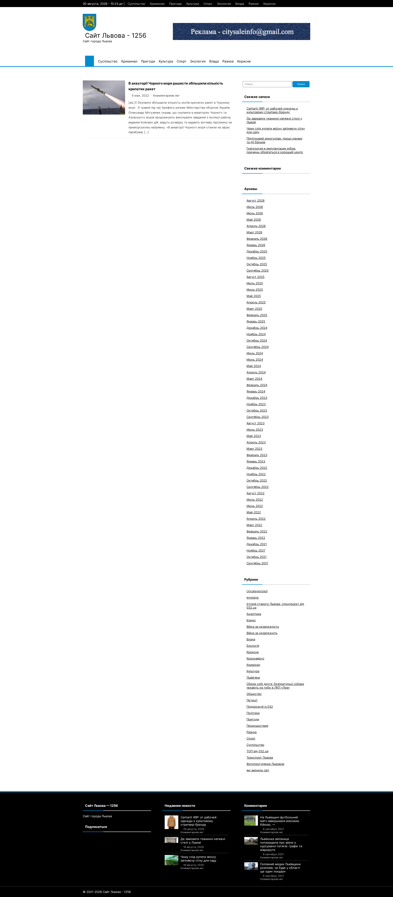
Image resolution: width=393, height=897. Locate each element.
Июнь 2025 (255, 289)
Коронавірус (255, 658)
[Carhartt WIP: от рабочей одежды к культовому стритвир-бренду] (171, 822)
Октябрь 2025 (257, 264)
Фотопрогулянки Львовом (265, 763)
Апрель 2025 (256, 302)
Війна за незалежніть (262, 633)
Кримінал (253, 664)
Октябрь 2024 (257, 340)
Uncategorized (257, 591)
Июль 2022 (255, 499)
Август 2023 (256, 423)
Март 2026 (254, 232)
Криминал (157, 3)
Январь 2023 (256, 461)
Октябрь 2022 (257, 480)
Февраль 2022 (257, 531)
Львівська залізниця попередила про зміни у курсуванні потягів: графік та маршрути (281, 844)
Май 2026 (254, 219)
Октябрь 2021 (257, 556)
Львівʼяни (253, 677)
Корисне (269, 3)
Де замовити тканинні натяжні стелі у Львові (203, 840)
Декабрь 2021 (257, 544)
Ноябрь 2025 (256, 257)
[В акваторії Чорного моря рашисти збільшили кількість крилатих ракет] (104, 113)
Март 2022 (254, 525)
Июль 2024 (255, 353)
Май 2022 (254, 512)
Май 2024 (254, 365)
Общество (254, 693)
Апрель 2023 (256, 442)
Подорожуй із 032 (260, 706)
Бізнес (251, 620)
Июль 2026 (255, 206)
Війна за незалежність (263, 626)
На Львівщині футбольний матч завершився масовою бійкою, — (279, 820)
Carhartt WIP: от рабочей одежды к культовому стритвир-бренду (272, 110)
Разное (254, 3)
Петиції (252, 700)
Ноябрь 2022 (256, 474)
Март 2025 (254, 308)
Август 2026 (256, 200)
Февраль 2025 (257, 315)
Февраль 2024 (257, 385)
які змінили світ (258, 770)
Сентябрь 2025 (258, 270)
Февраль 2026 (257, 238)
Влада (239, 3)
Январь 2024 (256, 391)
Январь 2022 (256, 537)
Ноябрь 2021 (256, 550)
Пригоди (175, 3)
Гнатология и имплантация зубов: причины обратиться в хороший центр (275, 150)
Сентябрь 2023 (258, 416)
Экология (224, 3)
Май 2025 (254, 295)
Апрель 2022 (256, 518)
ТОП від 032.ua (257, 751)
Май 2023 (254, 435)
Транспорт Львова (260, 757)
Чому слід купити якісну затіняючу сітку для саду (198, 858)
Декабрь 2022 (257, 467)
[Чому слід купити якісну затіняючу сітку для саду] (171, 860)
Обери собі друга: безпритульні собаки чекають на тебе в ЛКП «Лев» (275, 685)
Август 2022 (256, 493)
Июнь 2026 (255, 213)
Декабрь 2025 (257, 251)
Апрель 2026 (256, 225)
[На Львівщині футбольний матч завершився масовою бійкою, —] (251, 820)
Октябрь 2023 (257, 410)
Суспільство (136, 3)
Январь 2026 (256, 245)
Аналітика (254, 613)
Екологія (253, 645)
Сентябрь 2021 (257, 563)
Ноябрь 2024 (256, 334)
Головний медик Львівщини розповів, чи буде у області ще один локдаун (280, 867)
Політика (253, 713)
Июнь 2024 (255, 359)
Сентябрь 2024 (258, 346)
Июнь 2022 (255, 505)
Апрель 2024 (256, 372)
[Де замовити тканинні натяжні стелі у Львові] (171, 840)
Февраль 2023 (257, 455)
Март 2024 (254, 378)
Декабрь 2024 (257, 327)
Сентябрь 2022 (258, 486)
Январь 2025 (256, 321)
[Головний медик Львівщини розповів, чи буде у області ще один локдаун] (251, 866)
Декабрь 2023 (257, 397)
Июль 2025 (255, 283)
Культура (192, 3)
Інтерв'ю (253, 597)
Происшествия (257, 725)
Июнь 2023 (255, 429)
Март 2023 (254, 448)
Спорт (208, 3)
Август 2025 (256, 276)
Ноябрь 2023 (256, 404)
